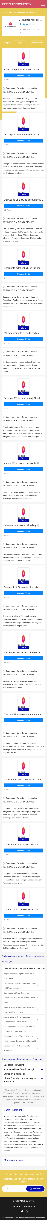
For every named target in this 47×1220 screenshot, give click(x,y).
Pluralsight (32, 12)
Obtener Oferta (23, 75)
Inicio (4, 12)
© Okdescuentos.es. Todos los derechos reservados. (23, 1218)
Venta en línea (37, 43)
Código (19, 43)
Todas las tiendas (15, 12)
